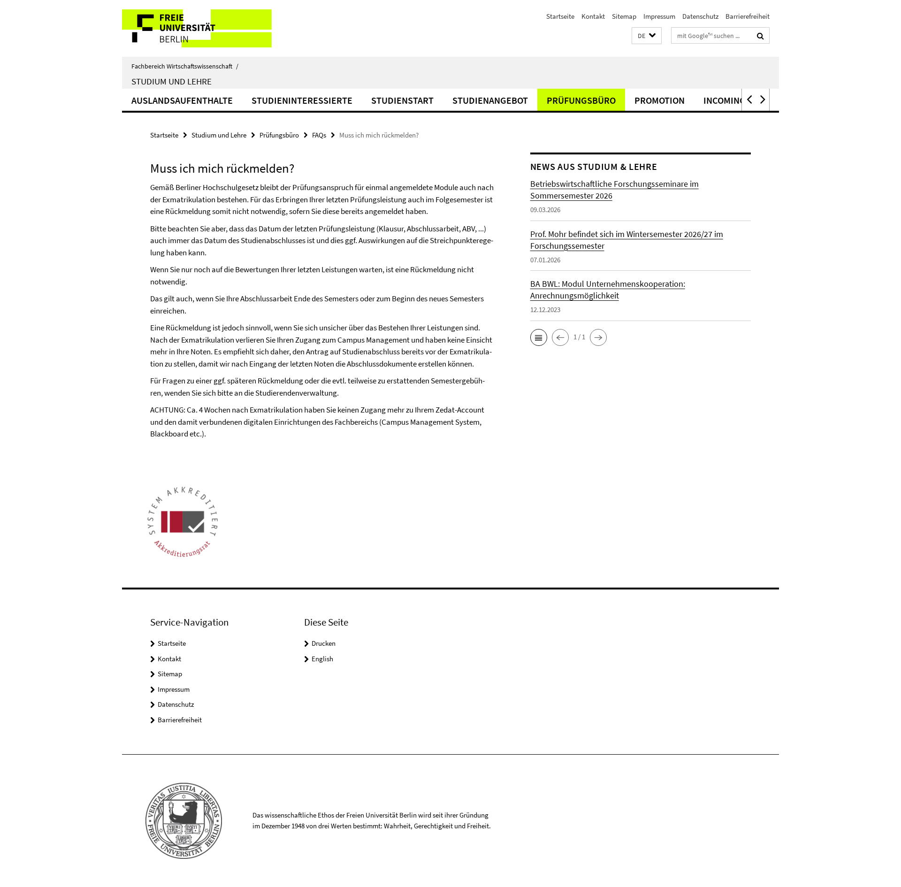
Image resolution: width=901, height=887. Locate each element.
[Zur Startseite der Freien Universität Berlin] (200, 28)
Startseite (560, 16)
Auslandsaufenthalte (182, 100)
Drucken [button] (324, 643)
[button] (647, 36)
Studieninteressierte (302, 100)
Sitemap (624, 16)
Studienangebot (490, 100)
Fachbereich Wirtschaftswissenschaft (184, 66)
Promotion (659, 100)
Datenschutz (700, 16)
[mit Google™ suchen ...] (760, 35)
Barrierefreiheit (747, 16)
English (322, 658)
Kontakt (593, 16)
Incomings (727, 100)
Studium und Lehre (171, 81)
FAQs (319, 134)
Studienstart (402, 100)
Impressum (659, 16)
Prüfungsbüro (581, 100)
